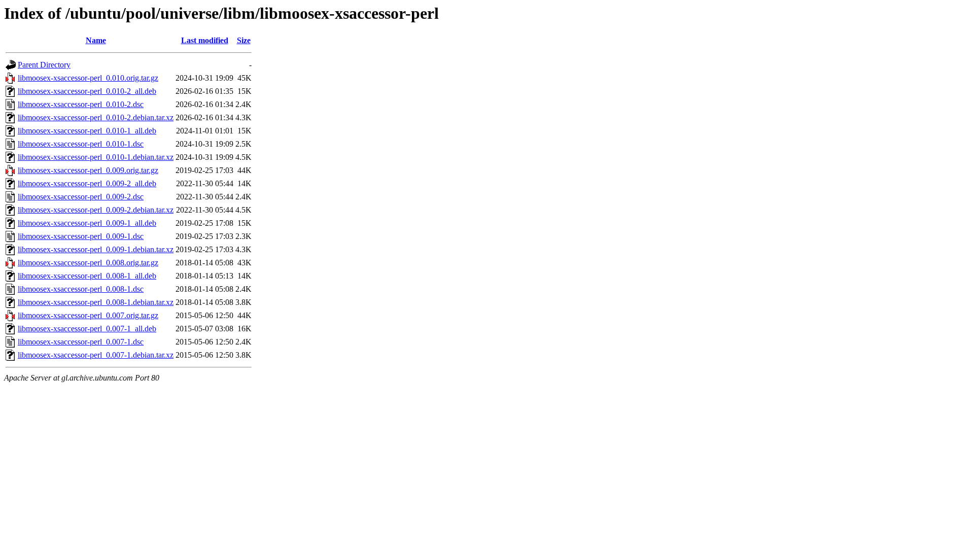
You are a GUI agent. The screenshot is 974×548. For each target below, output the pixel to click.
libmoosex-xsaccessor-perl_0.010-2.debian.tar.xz (95, 117)
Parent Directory (44, 64)
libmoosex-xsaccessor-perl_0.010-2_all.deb (87, 91)
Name (96, 40)
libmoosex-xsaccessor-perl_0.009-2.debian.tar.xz (95, 210)
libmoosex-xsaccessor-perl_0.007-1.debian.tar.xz (95, 355)
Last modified (204, 40)
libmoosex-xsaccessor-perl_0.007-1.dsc (81, 341)
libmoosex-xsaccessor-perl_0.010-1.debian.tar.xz (95, 157)
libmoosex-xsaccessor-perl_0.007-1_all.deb (87, 328)
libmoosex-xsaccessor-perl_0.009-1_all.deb (87, 223)
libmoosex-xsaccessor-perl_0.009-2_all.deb (87, 183)
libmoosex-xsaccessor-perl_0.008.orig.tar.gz (88, 262)
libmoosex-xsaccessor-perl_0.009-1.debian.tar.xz (95, 249)
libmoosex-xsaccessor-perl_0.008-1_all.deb (87, 275)
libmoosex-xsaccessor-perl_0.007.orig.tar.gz (88, 315)
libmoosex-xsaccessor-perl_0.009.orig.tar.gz (88, 170)
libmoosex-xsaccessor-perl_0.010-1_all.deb (87, 130)
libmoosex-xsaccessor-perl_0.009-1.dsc (81, 236)
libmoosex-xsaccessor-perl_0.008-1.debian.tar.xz (95, 302)
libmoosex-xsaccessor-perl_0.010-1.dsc (81, 144)
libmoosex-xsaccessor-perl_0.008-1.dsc (81, 289)
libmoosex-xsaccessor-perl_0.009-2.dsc (81, 196)
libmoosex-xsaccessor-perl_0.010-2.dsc (81, 104)
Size (244, 40)
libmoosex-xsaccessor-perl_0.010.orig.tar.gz (88, 78)
